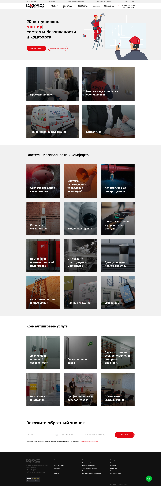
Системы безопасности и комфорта (91, 473)
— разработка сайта (122, 484)
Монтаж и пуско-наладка (67, 6)
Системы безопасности (109, 6)
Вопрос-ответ (129, 1)
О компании (30, 1)
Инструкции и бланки (104, 1)
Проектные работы (54, 6)
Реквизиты (57, 468)
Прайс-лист (51, 1)
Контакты (112, 463)
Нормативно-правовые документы (119, 471)
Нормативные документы (76, 1)
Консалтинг (96, 6)
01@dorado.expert (129, 7)
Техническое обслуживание (83, 6)
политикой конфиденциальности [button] (89, 441)
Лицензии (57, 471)
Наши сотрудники (59, 465)
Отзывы (56, 473)
